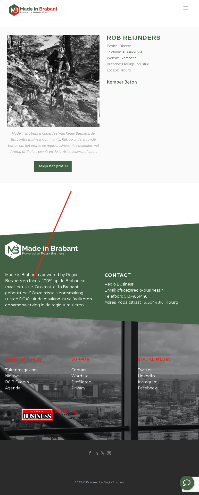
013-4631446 (135, 296)
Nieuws (12, 376)
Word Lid (80, 376)
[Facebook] (90, 453)
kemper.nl (129, 58)
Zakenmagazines (21, 370)
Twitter (145, 370)
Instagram (148, 382)
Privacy (78, 388)
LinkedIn (146, 376)
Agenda (12, 388)
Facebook (147, 388)
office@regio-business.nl (141, 290)
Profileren (81, 382)
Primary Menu (185, 8)
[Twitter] (103, 453)
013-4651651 (132, 52)
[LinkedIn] (96, 453)
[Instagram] (109, 453)
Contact (79, 370)
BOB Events (17, 382)
